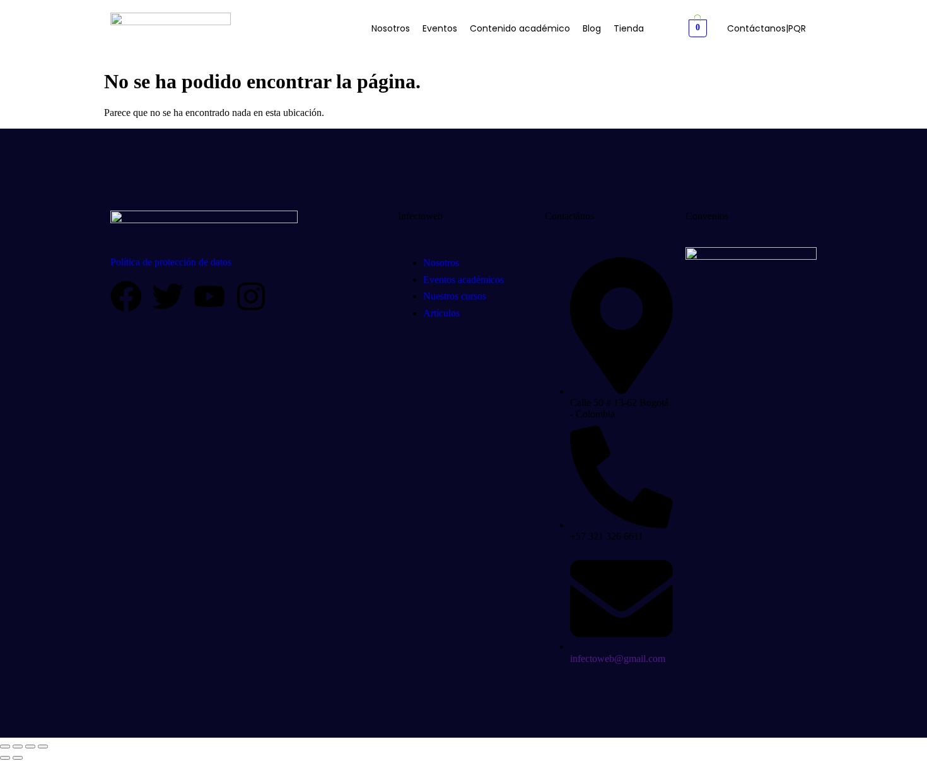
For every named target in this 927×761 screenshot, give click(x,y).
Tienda (629, 28)
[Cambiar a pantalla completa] (18, 746)
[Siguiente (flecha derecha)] (18, 758)
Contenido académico (520, 28)
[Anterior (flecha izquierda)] (5, 758)
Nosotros (390, 28)
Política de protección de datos (170, 262)
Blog (592, 28)
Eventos (440, 28)
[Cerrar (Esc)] (43, 746)
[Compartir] (30, 746)
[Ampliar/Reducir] (5, 746)
